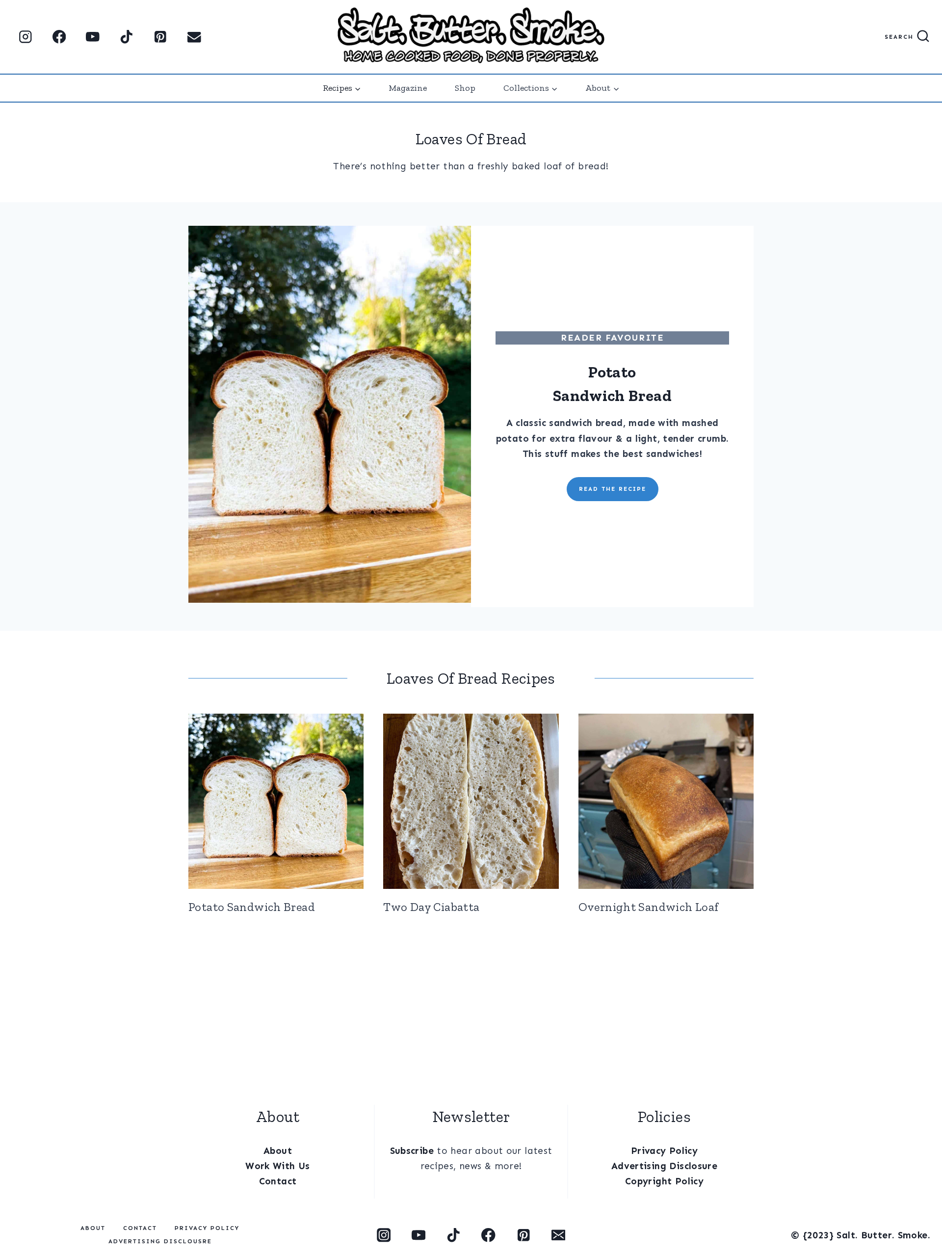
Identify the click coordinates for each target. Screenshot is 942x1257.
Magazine (408, 87)
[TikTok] (126, 37)
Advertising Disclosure (664, 1166)
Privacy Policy (664, 1150)
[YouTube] (92, 37)
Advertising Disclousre (160, 1241)
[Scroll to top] (21, 1213)
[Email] (194, 37)
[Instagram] (25, 37)
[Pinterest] (160, 37)
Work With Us (277, 1166)
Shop (465, 87)
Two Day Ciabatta (431, 907)
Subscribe (412, 1150)
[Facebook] (59, 37)
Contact (278, 1181)
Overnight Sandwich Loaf (648, 907)
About (277, 1150)
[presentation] (276, 801)
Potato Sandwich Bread (251, 907)
